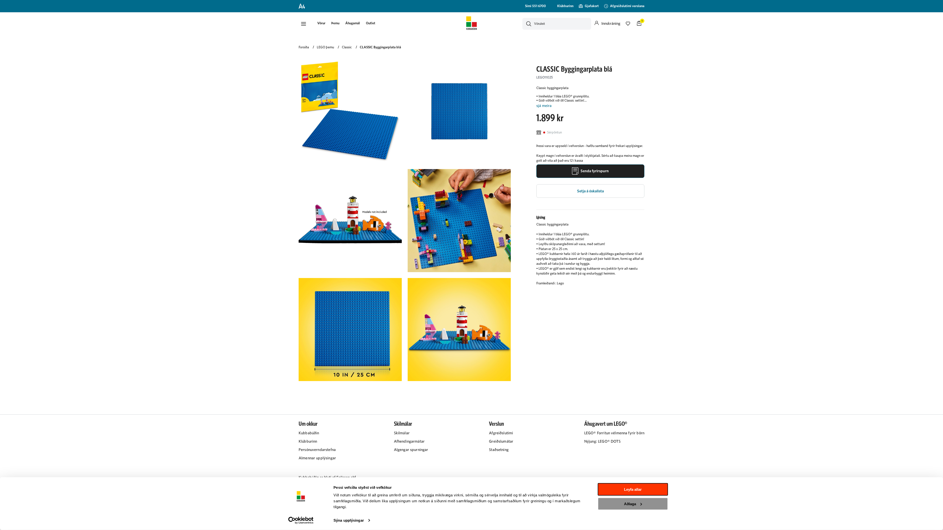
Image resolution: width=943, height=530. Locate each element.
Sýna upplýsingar (348, 520)
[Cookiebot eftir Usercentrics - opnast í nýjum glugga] (300, 520)
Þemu (335, 23)
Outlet (370, 23)
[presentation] (321, 24)
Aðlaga (630, 504)
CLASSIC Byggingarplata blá (380, 47)
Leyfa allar (633, 489)
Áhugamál (352, 23)
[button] (303, 24)
